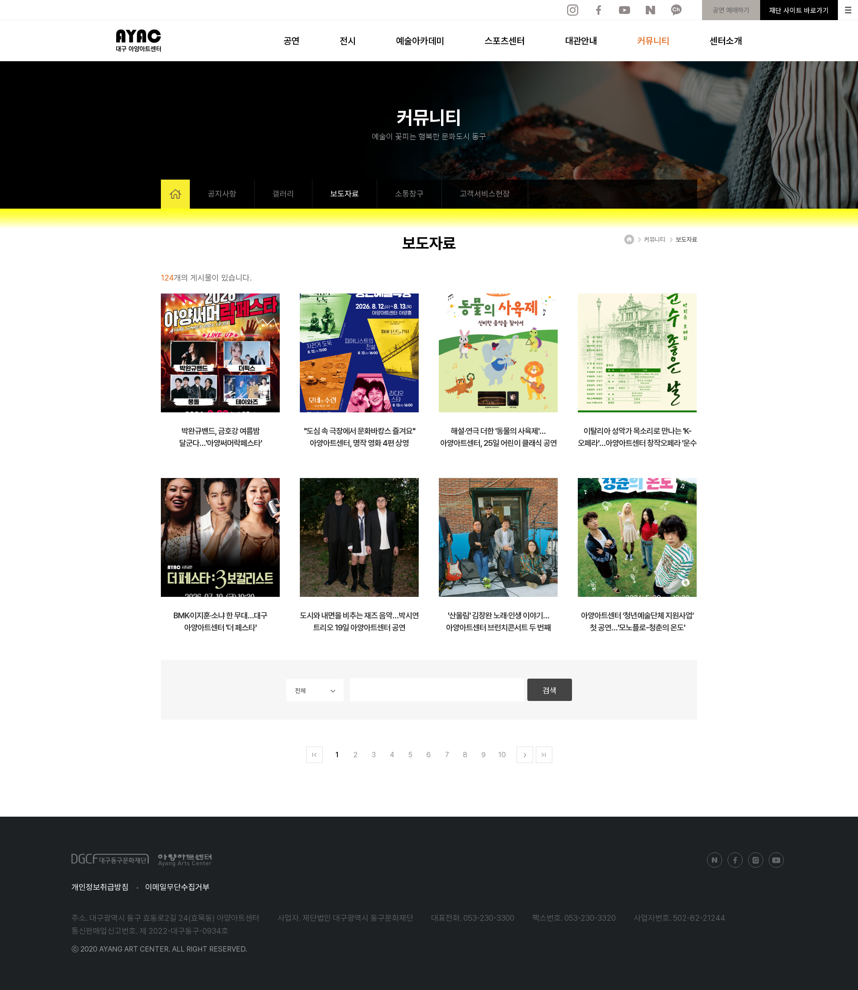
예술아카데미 (420, 40)
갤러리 (283, 193)
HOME (175, 194)
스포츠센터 (504, 40)
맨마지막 (544, 755)
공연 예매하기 (731, 10)
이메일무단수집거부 (177, 887)
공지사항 (222, 193)
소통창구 (409, 193)
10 (502, 755)
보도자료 (344, 193)
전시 (348, 40)
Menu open (848, 10)
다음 (525, 755)
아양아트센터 (138, 40)
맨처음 (314, 755)
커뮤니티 (653, 40)
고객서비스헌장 (485, 193)
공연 (291, 40)
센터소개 (726, 40)
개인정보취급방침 (100, 887)
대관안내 (581, 40)
